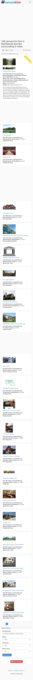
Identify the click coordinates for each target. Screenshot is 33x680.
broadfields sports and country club (14, 324)
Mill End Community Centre (11, 410)
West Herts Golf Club (9, 500)
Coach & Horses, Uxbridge (11, 456)
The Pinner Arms (8, 213)
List (4, 50)
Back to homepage (13, 670)
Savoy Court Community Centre (13, 568)
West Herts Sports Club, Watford (13, 544)
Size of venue (6, 648)
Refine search (27, 50)
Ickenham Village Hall (10, 478)
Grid (8, 50)
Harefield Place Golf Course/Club (13, 612)
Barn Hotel (6, 366)
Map (12, 50)
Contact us (22, 670)
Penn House (7, 135)
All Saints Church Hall (10, 302)
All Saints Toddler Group (10, 388)
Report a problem (17, 661)
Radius (4, 637)
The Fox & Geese (8, 434)
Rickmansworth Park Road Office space (15, 235)
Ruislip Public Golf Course (11, 257)
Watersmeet (6, 157)
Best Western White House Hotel (13, 590)
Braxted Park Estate (9, 71)
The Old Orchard (8, 280)
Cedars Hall (6, 522)
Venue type (5, 643)
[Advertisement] (16, 22)
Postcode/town (6, 631)
